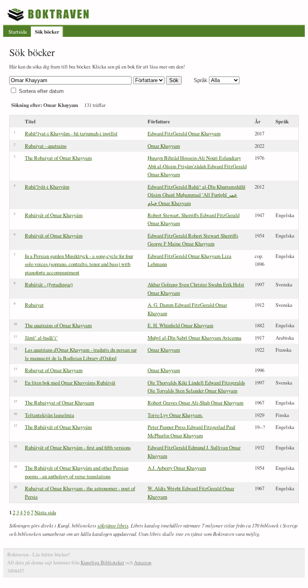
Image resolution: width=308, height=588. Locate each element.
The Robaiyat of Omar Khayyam (58, 157)
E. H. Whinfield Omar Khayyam (180, 325)
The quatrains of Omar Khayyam (58, 325)
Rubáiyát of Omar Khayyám (54, 215)
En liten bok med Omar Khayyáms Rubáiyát (70, 382)
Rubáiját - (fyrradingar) (49, 284)
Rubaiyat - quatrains (46, 145)
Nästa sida (45, 512)
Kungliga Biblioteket (102, 562)
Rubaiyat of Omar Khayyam (54, 370)
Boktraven (49, 14)
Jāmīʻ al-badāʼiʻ (41, 337)
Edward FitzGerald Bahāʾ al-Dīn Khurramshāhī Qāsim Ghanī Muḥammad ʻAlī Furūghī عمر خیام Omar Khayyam (196, 195)
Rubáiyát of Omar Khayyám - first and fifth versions (78, 447)
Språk (200, 80)
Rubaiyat (34, 304)
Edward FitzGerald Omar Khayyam (184, 133)
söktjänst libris (112, 525)
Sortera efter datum (41, 91)
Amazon (142, 562)
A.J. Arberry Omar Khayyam (177, 467)
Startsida (17, 31)
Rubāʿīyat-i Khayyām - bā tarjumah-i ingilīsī (71, 133)
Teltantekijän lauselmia (49, 415)
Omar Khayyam (164, 145)
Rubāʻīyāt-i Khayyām (47, 186)
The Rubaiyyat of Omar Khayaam (59, 402)
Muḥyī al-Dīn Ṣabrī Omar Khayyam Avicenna (194, 337)
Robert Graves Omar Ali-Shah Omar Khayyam (195, 402)
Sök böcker (47, 31)
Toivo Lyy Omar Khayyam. (175, 415)
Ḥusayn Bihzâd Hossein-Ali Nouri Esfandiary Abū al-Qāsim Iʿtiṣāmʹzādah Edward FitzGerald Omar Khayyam (197, 166)
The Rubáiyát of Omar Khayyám (58, 427)
